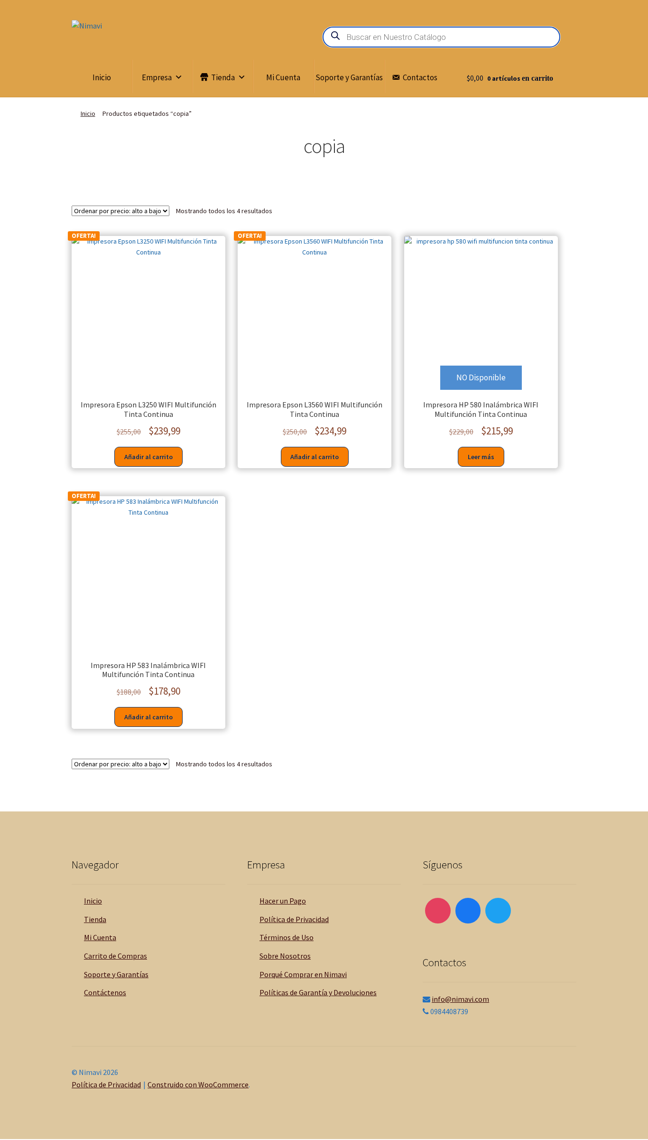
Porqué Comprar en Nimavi (303, 974)
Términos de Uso (286, 937)
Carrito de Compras (115, 956)
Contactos (420, 77)
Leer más (481, 456)
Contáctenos (105, 992)
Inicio (102, 77)
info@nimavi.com (460, 999)
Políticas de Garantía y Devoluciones (318, 992)
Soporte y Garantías (349, 77)
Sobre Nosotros (285, 956)
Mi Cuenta (283, 77)
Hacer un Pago (282, 900)
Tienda (223, 77)
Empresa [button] (157, 77)
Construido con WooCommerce (198, 1084)
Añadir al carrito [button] (148, 456)
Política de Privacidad (294, 919)
